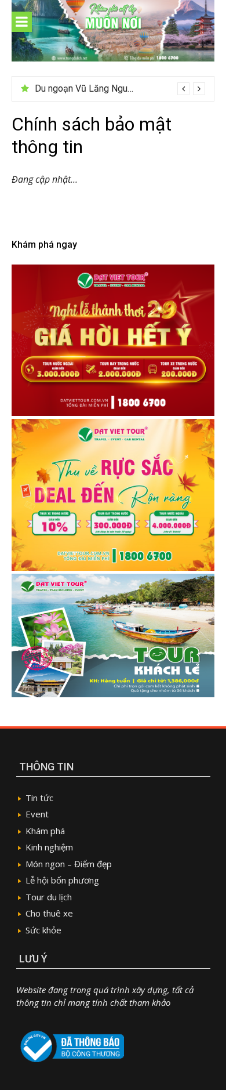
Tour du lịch (48, 897)
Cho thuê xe (49, 913)
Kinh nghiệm (49, 847)
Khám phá (45, 830)
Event (37, 814)
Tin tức (39, 797)
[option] (120, 88)
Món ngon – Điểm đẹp (68, 864)
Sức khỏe (43, 930)
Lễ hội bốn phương (62, 880)
